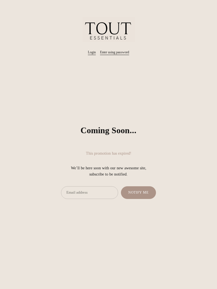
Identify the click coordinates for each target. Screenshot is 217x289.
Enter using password (114, 52)
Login (92, 52)
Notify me (138, 192)
